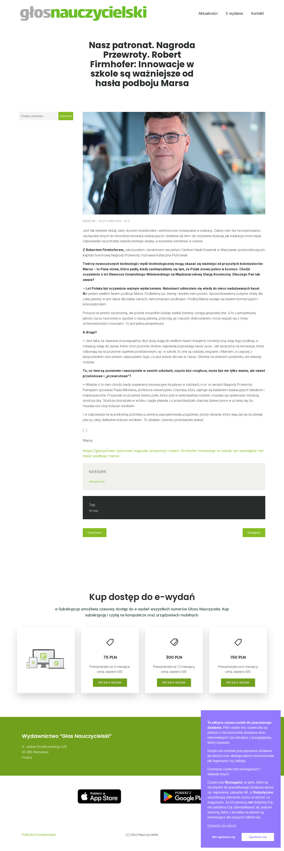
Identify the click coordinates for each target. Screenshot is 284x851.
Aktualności (208, 13)
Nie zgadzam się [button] (223, 837)
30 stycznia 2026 (110, 221)
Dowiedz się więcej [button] (221, 825)
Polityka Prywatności (39, 834)
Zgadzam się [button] (258, 837)
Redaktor (89, 221)
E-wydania (234, 13)
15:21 (127, 221)
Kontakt (257, 13)
